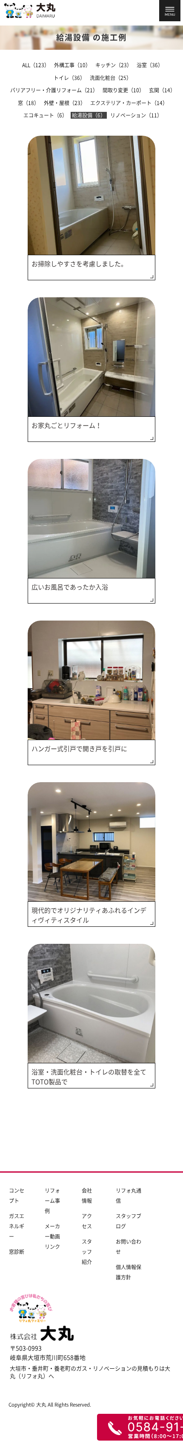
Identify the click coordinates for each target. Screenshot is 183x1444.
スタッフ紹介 (87, 1252)
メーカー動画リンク (52, 1236)
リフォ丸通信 (128, 1195)
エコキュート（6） (45, 115)
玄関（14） (162, 90)
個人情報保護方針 (128, 1272)
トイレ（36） (69, 77)
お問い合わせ (128, 1246)
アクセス (87, 1221)
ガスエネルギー (16, 1226)
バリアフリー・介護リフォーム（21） (54, 90)
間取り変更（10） (123, 90)
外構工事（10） (72, 65)
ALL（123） (35, 65)
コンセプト (16, 1195)
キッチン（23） (113, 65)
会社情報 (87, 1195)
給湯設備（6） (89, 115)
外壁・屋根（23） (65, 102)
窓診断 (16, 1251)
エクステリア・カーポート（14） (129, 102)
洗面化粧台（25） (111, 77)
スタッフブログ (128, 1221)
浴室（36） (150, 65)
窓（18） (28, 102)
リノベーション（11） (136, 115)
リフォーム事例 (52, 1200)
